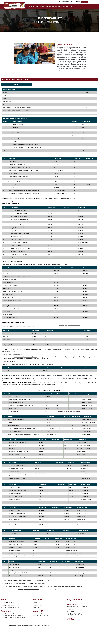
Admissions (65, 1)
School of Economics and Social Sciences (12, 615)
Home (30, 6)
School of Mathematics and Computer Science (13, 617)
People (48, 6)
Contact (78, 1)
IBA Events (36, 607)
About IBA (35, 6)
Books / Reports (68, 6)
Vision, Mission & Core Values (41, 615)
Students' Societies (38, 606)
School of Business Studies (8, 614)
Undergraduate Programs (8, 602)
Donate (72, 1)
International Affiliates (58, 6)
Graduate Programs (6, 604)
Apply (59, 1)
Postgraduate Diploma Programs (10, 607)
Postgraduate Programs (7, 606)
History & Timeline (38, 614)
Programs (42, 6)
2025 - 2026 (16, 84)
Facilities (35, 602)
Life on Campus (37, 604)
